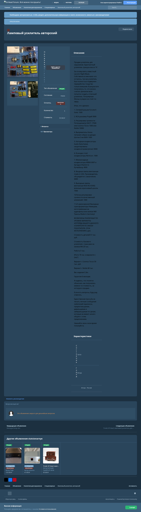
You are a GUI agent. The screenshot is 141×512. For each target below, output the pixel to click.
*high (12, 470)
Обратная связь (10, 499)
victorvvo (31, 470)
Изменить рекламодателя (15, 399)
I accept (132, 507)
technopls (50, 468)
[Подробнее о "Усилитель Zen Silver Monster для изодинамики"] (32, 455)
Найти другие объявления (55, 67)
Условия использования (47, 509)
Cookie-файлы (22, 499)
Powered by (127, 499)
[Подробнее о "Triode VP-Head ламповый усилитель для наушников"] (51, 455)
